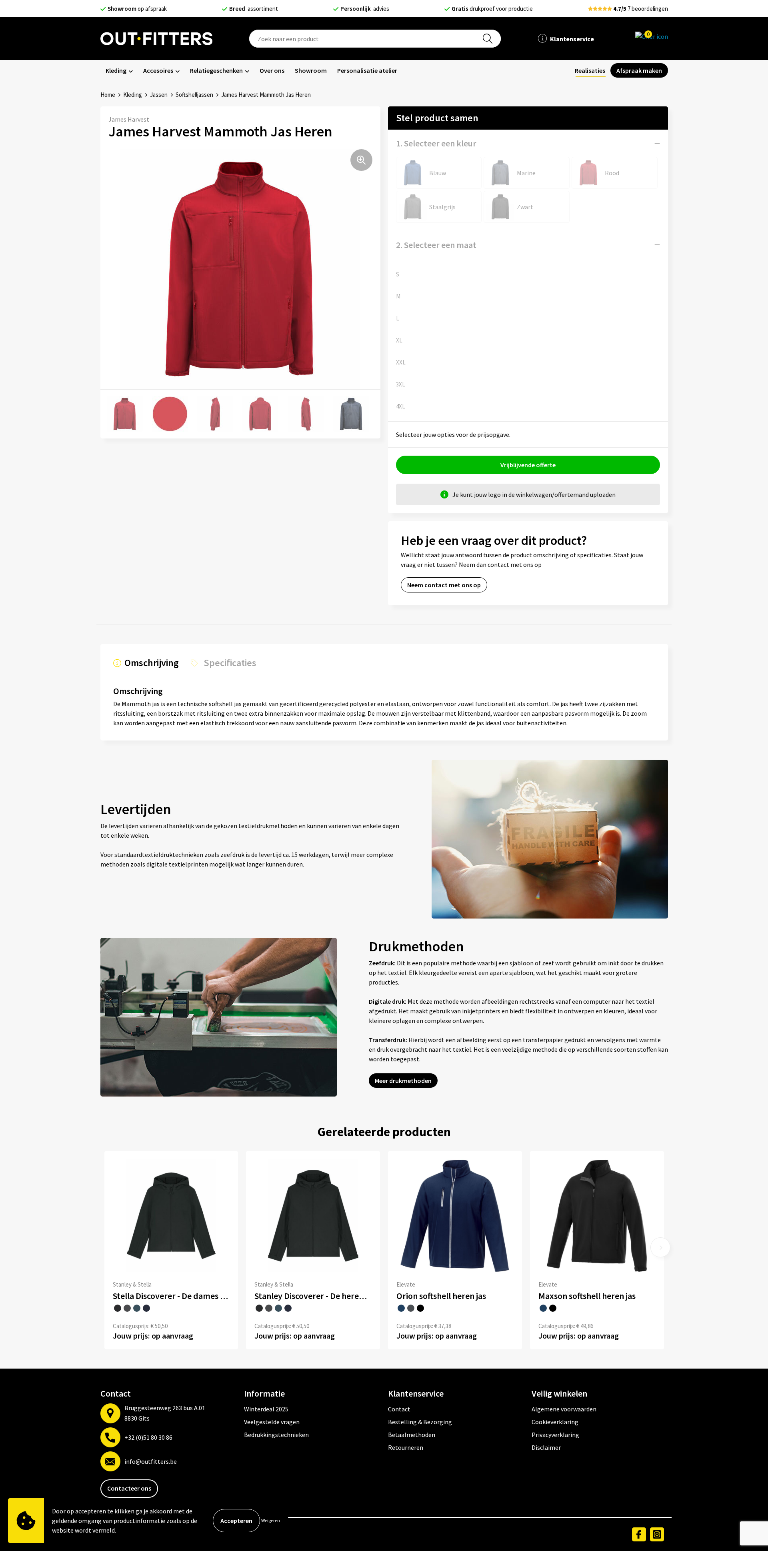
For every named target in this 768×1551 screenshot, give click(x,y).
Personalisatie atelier (367, 70)
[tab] (146, 665)
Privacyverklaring (555, 1435)
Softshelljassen (194, 94)
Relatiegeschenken (216, 70)
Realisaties (590, 70)
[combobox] (374, 39)
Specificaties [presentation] (230, 663)
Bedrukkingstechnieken (276, 1435)
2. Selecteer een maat (436, 244)
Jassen (159, 94)
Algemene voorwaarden (564, 1409)
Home (107, 94)
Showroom (311, 70)
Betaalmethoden (411, 1435)
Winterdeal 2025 (266, 1409)
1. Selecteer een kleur (436, 143)
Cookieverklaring (555, 1422)
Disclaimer (546, 1447)
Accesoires (158, 70)
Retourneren (405, 1447)
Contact (399, 1409)
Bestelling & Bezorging (420, 1422)
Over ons (272, 70)
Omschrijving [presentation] (151, 663)
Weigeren (270, 1520)
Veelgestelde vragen (272, 1422)
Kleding (116, 70)
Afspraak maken (639, 70)
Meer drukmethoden (403, 1081)
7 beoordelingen (640, 8)
